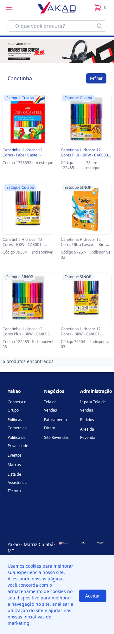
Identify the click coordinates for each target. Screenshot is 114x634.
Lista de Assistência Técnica (18, 482)
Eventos (15, 455)
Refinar (96, 78)
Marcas (14, 464)
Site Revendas (56, 437)
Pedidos (87, 419)
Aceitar (92, 596)
